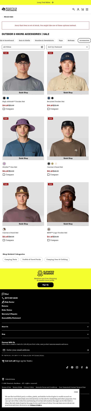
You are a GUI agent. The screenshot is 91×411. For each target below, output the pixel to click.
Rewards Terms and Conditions (46, 387)
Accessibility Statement (11, 318)
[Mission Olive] (52, 163)
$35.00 (11, 105)
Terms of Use (27, 355)
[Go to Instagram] (77, 368)
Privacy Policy (39, 355)
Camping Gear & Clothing (57, 259)
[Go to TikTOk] (67, 368)
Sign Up (46, 285)
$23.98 (50, 171)
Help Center (9, 302)
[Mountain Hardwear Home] (9, 9)
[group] (45, 280)
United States (10, 379)
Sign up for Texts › (17, 361)
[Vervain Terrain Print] (23, 138)
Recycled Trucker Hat (55, 101)
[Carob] (23, 204)
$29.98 (5, 171)
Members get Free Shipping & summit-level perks (45, 279)
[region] (40, 398)
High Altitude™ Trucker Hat (13, 101)
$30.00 (56, 237)
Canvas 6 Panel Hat (55, 167)
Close (76, 392)
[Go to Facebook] (81, 368)
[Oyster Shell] (55, 163)
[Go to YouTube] (86, 368)
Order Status (7, 310)
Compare (10, 109)
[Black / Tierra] (68, 138)
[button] (87, 9)
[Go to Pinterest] (72, 368)
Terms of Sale (17, 387)
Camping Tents (11, 259)
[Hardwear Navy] (68, 73)
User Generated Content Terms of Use (72, 387)
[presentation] (73, 9)
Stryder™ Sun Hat (9, 167)
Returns (5, 306)
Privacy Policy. (36, 405)
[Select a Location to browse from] (3, 379)
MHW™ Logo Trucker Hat (57, 233)
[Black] (23, 73)
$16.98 (5, 105)
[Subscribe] (88, 350)
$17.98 (50, 237)
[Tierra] (68, 204)
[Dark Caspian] (7, 98)
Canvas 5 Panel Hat (10, 233)
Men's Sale (8, 17)
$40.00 (56, 171)
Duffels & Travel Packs (32, 259)
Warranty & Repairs (9, 314)
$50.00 (11, 171)
